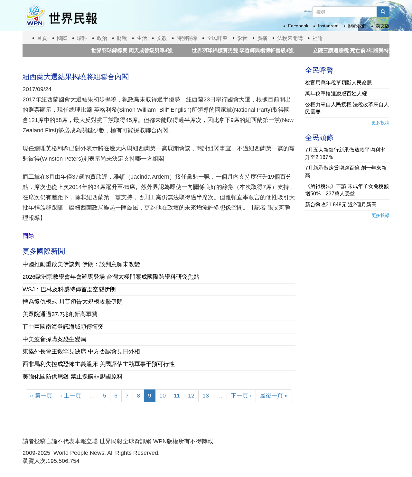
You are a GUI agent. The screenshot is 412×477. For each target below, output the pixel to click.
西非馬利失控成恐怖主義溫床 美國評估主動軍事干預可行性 (99, 364)
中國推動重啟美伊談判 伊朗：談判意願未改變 (81, 264)
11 (177, 395)
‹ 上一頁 (70, 395)
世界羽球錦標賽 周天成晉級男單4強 (121, 50)
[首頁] (61, 16)
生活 (142, 38)
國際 (62, 38)
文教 (162, 38)
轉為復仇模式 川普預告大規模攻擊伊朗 (73, 301)
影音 (242, 38)
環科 (82, 38)
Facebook (298, 25)
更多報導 (380, 215)
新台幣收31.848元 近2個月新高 (341, 204)
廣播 (262, 38)
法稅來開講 (290, 38)
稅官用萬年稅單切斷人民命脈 (338, 82)
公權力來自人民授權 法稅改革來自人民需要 (347, 108)
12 (191, 395)
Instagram (328, 25)
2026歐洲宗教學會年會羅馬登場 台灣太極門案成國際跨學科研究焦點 (111, 277)
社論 (318, 38)
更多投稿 (380, 122)
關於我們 (357, 25)
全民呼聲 (217, 38)
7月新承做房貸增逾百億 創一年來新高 (346, 171)
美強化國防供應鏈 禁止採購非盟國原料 (73, 376)
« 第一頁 (41, 395)
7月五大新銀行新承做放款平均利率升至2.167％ (345, 153)
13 (205, 395)
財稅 (122, 38)
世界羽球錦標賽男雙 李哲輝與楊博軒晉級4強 (232, 50)
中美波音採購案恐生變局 (54, 339)
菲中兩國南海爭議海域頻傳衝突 (63, 326)
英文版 (382, 25)
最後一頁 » (274, 395)
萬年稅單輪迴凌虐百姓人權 (336, 93)
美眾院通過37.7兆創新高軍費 (60, 314)
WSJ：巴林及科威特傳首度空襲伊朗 (69, 289)
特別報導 (187, 38)
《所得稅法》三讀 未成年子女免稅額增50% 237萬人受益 (347, 189)
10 (162, 395)
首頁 (42, 38)
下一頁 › (241, 395)
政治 (102, 38)
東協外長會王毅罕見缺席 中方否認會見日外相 (81, 351)
